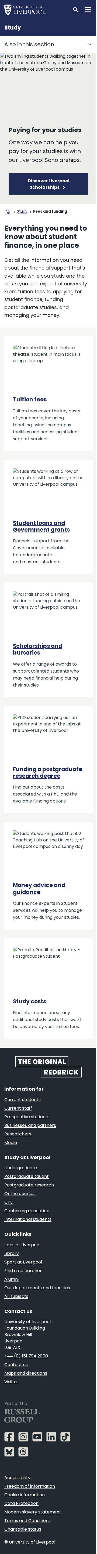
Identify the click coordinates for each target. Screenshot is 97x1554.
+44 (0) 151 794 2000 (26, 1356)
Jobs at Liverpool (22, 1245)
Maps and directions (25, 1373)
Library (11, 1253)
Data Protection (21, 1503)
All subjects (16, 1296)
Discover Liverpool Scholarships (49, 184)
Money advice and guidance (39, 888)
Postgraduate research (29, 1185)
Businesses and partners (30, 1125)
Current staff (18, 1108)
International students (27, 1219)
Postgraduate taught (26, 1176)
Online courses (20, 1193)
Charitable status (22, 1529)
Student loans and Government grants (41, 526)
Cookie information (24, 1495)
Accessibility (17, 1478)
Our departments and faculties (37, 1288)
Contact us (16, 1364)
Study (12, 27)
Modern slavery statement (32, 1512)
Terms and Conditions (27, 1520)
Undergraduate (20, 1168)
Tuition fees (30, 399)
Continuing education (26, 1211)
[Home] (36, 9)
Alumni (11, 1279)
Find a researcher (23, 1271)
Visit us (11, 1382)
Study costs (29, 1001)
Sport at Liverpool (23, 1262)
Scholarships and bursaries (37, 649)
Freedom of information (29, 1486)
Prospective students (27, 1117)
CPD (8, 1202)
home (7, 212)
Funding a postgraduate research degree (47, 772)
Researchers (17, 1134)
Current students (22, 1099)
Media (10, 1142)
